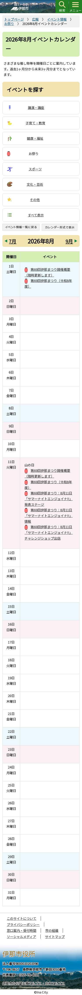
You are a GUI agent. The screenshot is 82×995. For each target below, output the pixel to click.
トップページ (14, 19)
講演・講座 (36, 107)
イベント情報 (57, 19)
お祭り (9, 23)
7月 (12, 240)
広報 (35, 19)
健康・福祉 (35, 138)
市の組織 (51, 930)
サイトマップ (55, 936)
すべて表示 (36, 215)
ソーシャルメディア (21, 936)
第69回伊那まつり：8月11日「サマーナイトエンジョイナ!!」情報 (48, 515)
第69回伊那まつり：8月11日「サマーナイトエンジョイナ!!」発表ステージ (48, 498)
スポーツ (35, 169)
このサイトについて (21, 918)
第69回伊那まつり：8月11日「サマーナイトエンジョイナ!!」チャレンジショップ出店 (48, 532)
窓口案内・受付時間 (21, 930)
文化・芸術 (35, 184)
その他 (35, 199)
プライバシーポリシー (23, 924)
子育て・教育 (35, 123)
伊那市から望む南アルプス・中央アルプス (33, 983)
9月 (69, 240)
